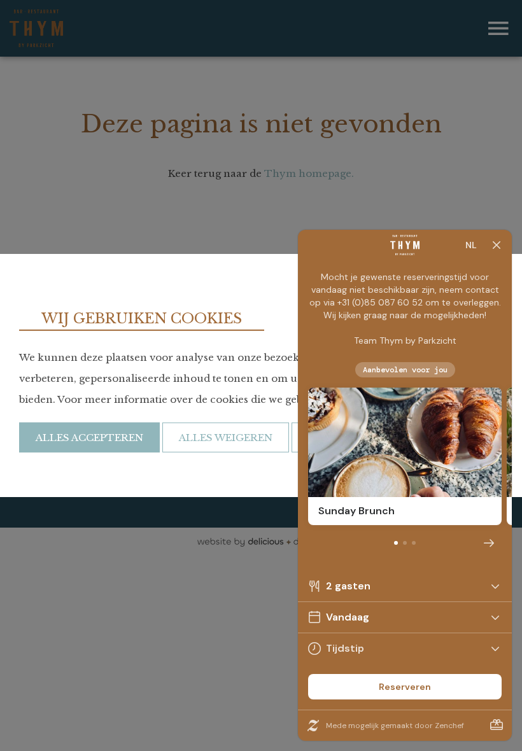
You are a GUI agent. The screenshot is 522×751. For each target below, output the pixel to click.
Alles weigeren (225, 438)
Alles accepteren (89, 438)
